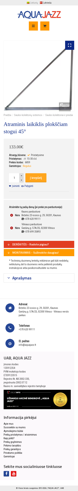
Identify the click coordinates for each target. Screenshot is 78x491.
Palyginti (28, 186)
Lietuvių (34, 2)
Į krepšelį (36, 177)
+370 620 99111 (27, 329)
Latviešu (47, 2)
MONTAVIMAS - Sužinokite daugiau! (35, 252)
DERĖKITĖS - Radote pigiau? (30, 244)
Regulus (27, 166)
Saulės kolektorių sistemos (28, 115)
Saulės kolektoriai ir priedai (59, 115)
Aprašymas (21, 278)
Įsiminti (16, 186)
